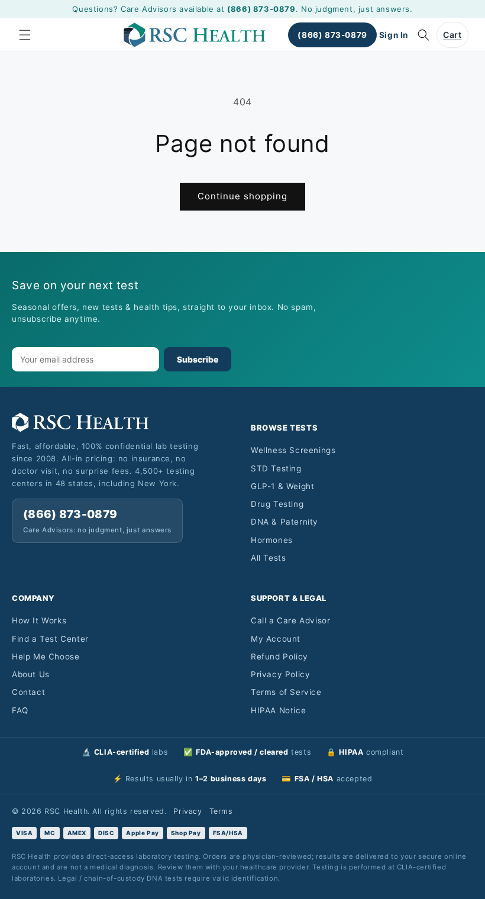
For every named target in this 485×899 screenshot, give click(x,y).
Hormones (272, 540)
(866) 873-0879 (261, 9)
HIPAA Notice (278, 710)
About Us (31, 674)
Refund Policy (279, 656)
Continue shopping (242, 196)
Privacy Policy (280, 674)
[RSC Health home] (123, 422)
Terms (221, 811)
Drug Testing (277, 504)
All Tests (268, 557)
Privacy (187, 811)
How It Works (39, 620)
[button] (25, 35)
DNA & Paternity (284, 521)
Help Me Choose (45, 656)
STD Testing (276, 468)
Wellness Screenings (293, 450)
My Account (275, 638)
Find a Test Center (50, 638)
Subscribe (197, 359)
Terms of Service (286, 692)
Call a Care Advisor (290, 620)
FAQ (20, 710)
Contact (28, 692)
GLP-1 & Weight (282, 486)
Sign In (393, 35)
